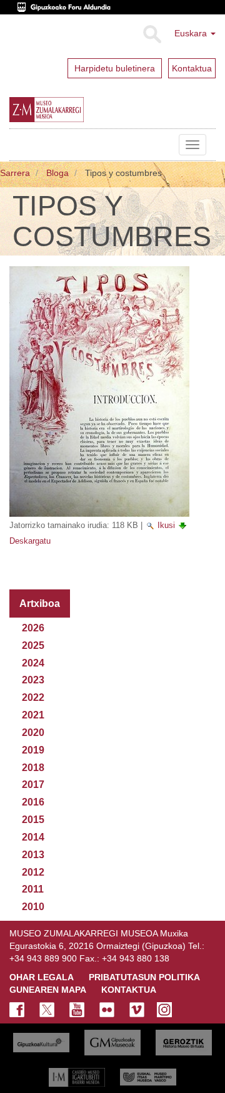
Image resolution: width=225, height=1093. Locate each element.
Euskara (191, 33)
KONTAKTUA (128, 990)
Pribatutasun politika (144, 977)
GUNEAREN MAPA (47, 990)
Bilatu (151, 34)
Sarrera (15, 173)
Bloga (57, 173)
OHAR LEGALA (41, 977)
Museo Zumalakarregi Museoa (18, 144)
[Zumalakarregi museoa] (71, 109)
